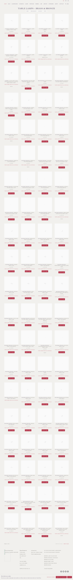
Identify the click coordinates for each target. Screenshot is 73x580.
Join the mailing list (63, 571)
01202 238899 (23, 561)
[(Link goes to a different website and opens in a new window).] (11, 557)
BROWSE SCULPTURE (48, 559)
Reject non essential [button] (61, 577)
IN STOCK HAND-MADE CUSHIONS (52, 552)
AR (68, 0)
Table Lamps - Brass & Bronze (36, 9)
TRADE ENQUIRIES (48, 568)
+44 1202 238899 (24, 563)
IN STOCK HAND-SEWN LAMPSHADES (52, 550)
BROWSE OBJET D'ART (49, 561)
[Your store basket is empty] (68, 4)
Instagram (61, 571)
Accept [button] (69, 577)
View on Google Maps (68, 571)
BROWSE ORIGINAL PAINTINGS (51, 557)
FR (65, 0)
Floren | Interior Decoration (10, 2)
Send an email (65, 571)
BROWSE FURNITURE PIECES (50, 563)
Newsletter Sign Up (25, 568)
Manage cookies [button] (51, 577)
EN (63, 0)
